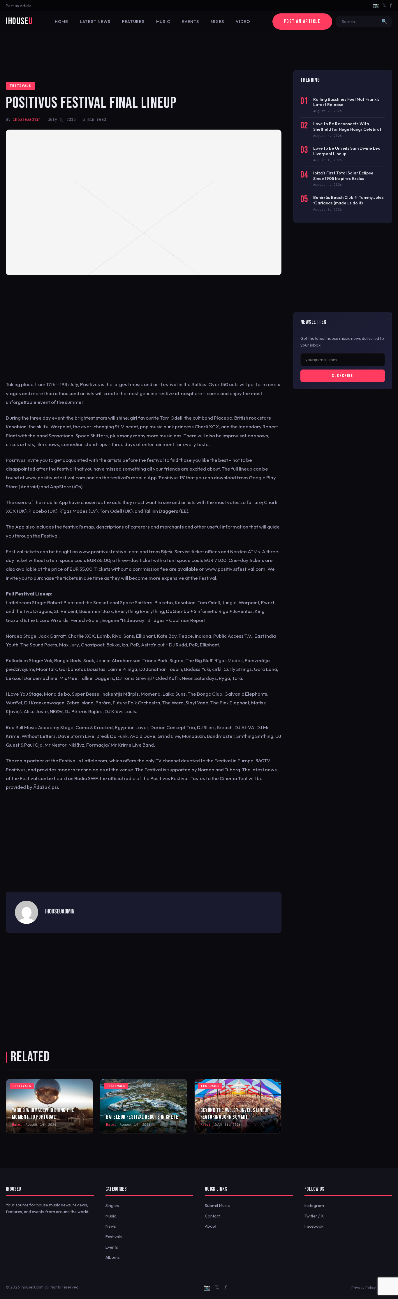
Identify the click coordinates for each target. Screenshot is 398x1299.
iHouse (19, 21)
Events (190, 21)
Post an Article (18, 5)
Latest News (95, 21)
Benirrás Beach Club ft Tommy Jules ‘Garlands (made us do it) (348, 200)
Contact (212, 1216)
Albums (112, 1257)
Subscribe (342, 376)
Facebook (313, 1226)
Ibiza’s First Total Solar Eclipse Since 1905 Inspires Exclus (343, 175)
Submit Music (217, 1205)
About (210, 1226)
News (110, 1226)
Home (61, 21)
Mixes (217, 21)
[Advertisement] (199, 51)
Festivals (20, 86)
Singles (112, 1205)
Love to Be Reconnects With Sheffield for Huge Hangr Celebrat (347, 126)
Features (133, 21)
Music (163, 21)
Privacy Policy (363, 1287)
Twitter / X (314, 1216)
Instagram (314, 1205)
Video (243, 21)
